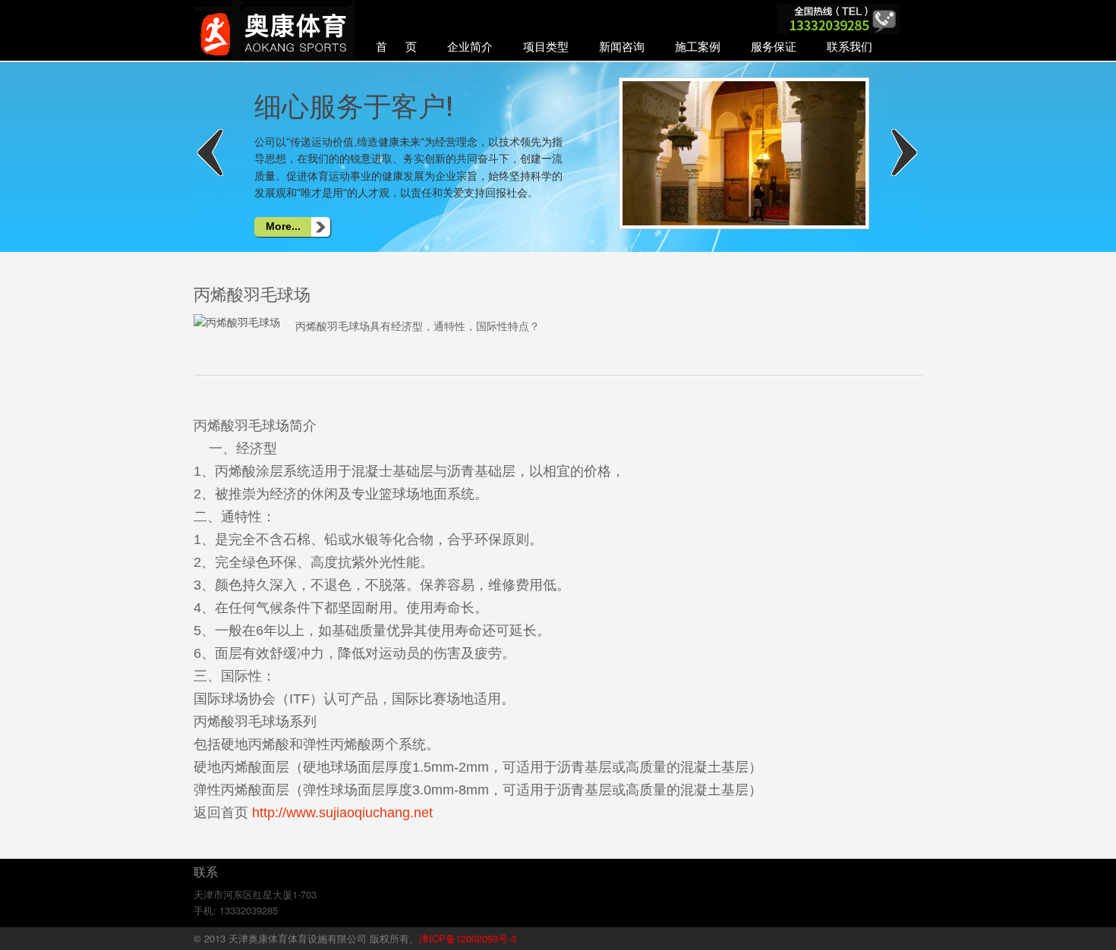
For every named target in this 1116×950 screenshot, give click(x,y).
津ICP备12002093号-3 (467, 938)
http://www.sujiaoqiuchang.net (342, 812)
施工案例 (697, 46)
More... (283, 226)
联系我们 (849, 46)
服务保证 (773, 46)
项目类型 (546, 46)
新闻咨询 (622, 46)
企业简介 (470, 46)
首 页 (396, 46)
